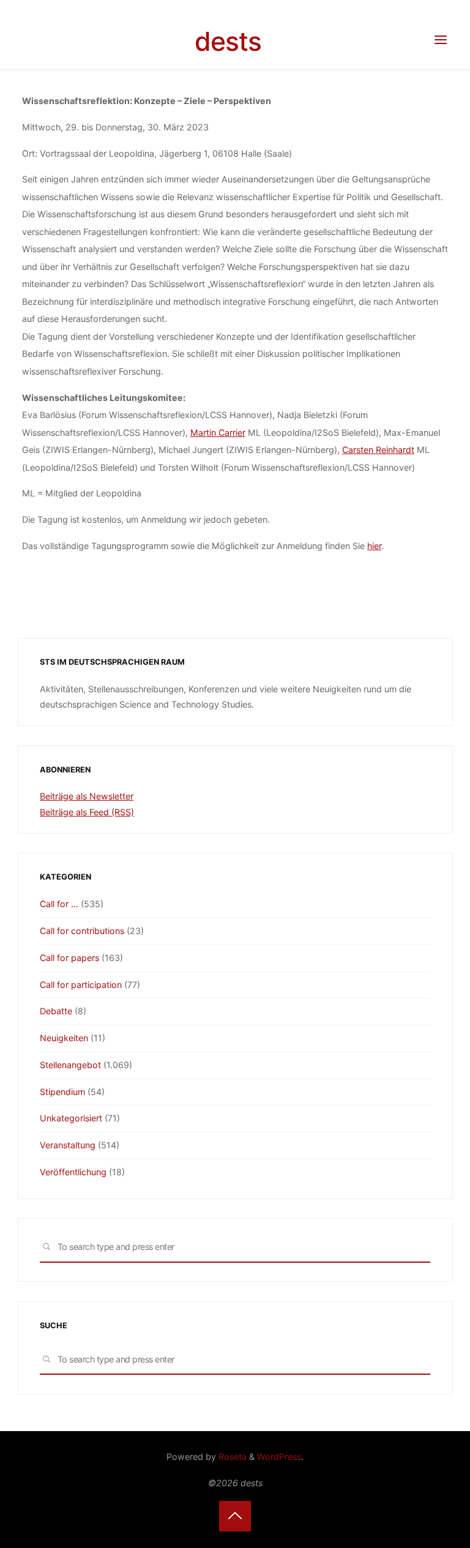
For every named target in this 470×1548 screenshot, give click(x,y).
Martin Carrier (217, 432)
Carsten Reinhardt (378, 449)
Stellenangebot (70, 1065)
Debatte (56, 1011)
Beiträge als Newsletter (86, 796)
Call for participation (81, 984)
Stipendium (62, 1091)
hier (374, 545)
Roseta (231, 1456)
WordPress (279, 1456)
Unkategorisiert (71, 1118)
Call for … (59, 904)
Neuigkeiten (64, 1038)
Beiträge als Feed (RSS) (87, 812)
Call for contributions (82, 930)
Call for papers (69, 957)
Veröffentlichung (73, 1172)
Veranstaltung (67, 1145)
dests (228, 41)
